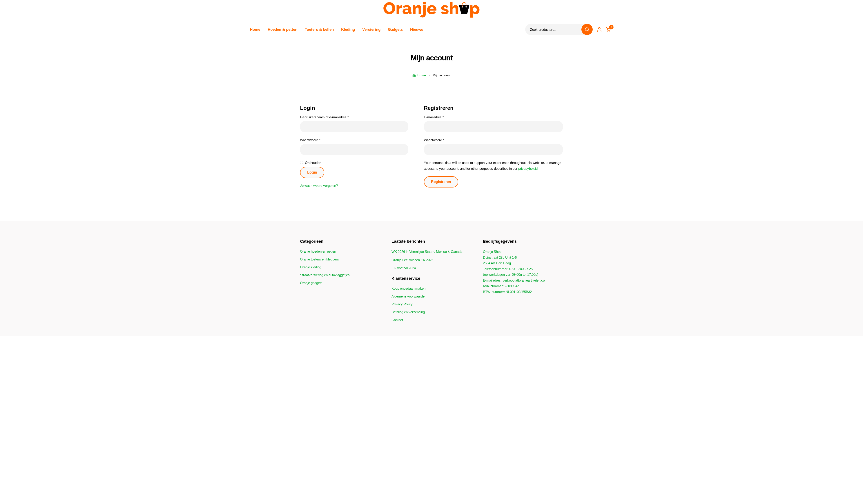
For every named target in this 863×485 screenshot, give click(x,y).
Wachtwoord (315, 140)
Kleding (348, 29)
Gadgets (395, 29)
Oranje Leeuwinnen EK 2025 (412, 260)
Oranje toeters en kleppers (319, 259)
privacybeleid (528, 168)
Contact (397, 320)
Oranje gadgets (311, 283)
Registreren (441, 182)
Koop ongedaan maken (408, 288)
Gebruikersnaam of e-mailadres (329, 117)
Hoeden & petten (282, 29)
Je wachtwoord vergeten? (319, 185)
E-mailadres (439, 117)
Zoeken (587, 29)
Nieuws (416, 29)
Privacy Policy (402, 304)
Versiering (371, 29)
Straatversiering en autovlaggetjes (325, 275)
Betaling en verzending (408, 312)
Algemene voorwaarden (408, 296)
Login (312, 172)
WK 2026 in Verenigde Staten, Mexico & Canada (426, 252)
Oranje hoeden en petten (318, 251)
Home (255, 29)
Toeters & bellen (319, 29)
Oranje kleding (310, 267)
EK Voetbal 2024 (403, 268)
